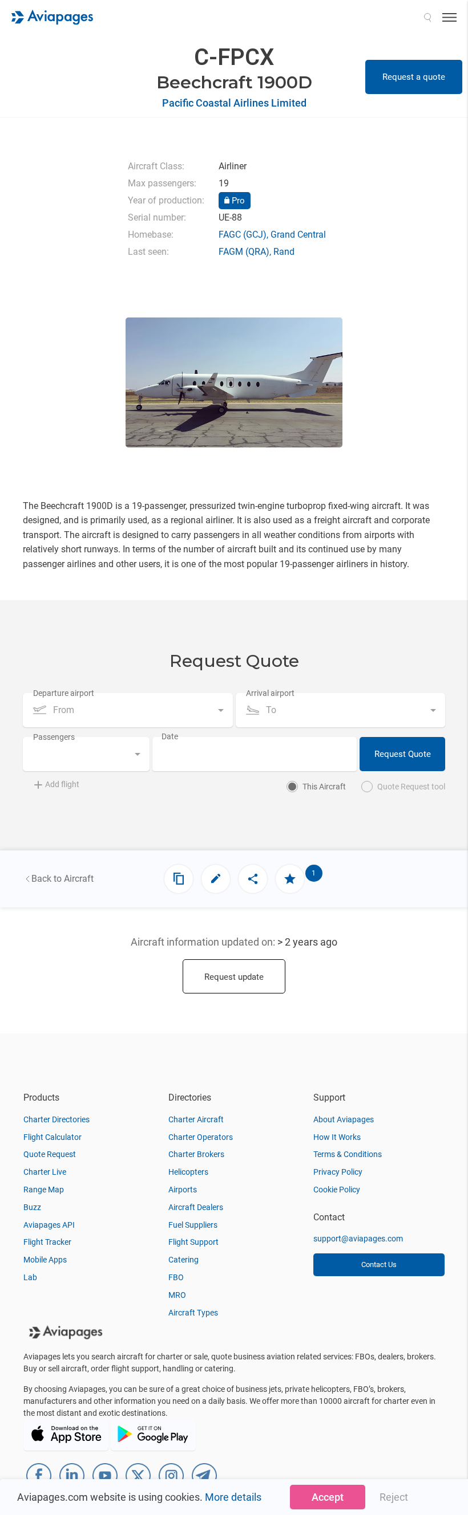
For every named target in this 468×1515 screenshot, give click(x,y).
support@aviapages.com (358, 1238)
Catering (183, 1259)
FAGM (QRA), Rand (256, 251)
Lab (30, 1277)
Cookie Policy (336, 1189)
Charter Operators (200, 1137)
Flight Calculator (52, 1137)
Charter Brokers (196, 1154)
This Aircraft (324, 786)
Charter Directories (56, 1119)
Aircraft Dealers (195, 1207)
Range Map (43, 1189)
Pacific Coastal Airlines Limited (234, 103)
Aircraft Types (193, 1312)
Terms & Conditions (347, 1154)
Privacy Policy (337, 1171)
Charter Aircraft (196, 1119)
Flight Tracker (47, 1242)
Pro (237, 201)
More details (233, 1497)
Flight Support (193, 1242)
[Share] (253, 879)
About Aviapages (343, 1119)
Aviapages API (49, 1224)
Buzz (32, 1207)
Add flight (62, 784)
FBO (176, 1277)
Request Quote (402, 754)
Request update (234, 977)
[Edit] (215, 879)
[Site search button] (427, 17)
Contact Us (379, 1264)
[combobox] (128, 710)
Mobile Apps (45, 1259)
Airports (182, 1189)
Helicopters (188, 1171)
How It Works (337, 1137)
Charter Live (44, 1171)
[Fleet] (178, 879)
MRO (177, 1295)
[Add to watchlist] (290, 879)
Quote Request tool (411, 786)
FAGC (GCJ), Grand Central (272, 234)
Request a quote (413, 77)
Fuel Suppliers (192, 1224)
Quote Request (49, 1154)
